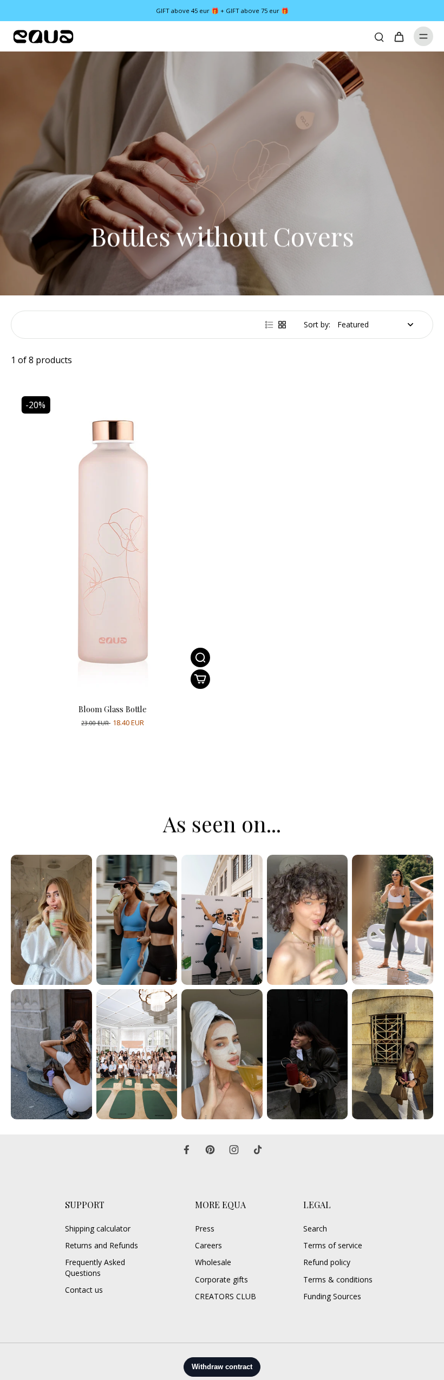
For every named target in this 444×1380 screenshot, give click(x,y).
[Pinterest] (210, 1150)
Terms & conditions (338, 1279)
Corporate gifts (221, 1279)
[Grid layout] (282, 325)
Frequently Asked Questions (95, 1267)
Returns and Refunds (101, 1245)
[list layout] (269, 325)
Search (315, 1228)
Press (204, 1228)
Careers (208, 1245)
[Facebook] (186, 1150)
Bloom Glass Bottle (113, 709)
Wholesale (213, 1262)
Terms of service (332, 1245)
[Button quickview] (200, 657)
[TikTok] (258, 1150)
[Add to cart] (200, 679)
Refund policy (326, 1262)
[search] (379, 36)
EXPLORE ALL (36, 787)
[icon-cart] (398, 36)
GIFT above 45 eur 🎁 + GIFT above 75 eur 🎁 (222, 11)
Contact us (84, 1290)
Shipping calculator (97, 1228)
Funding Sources (332, 1296)
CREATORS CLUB (225, 1296)
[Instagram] (234, 1150)
